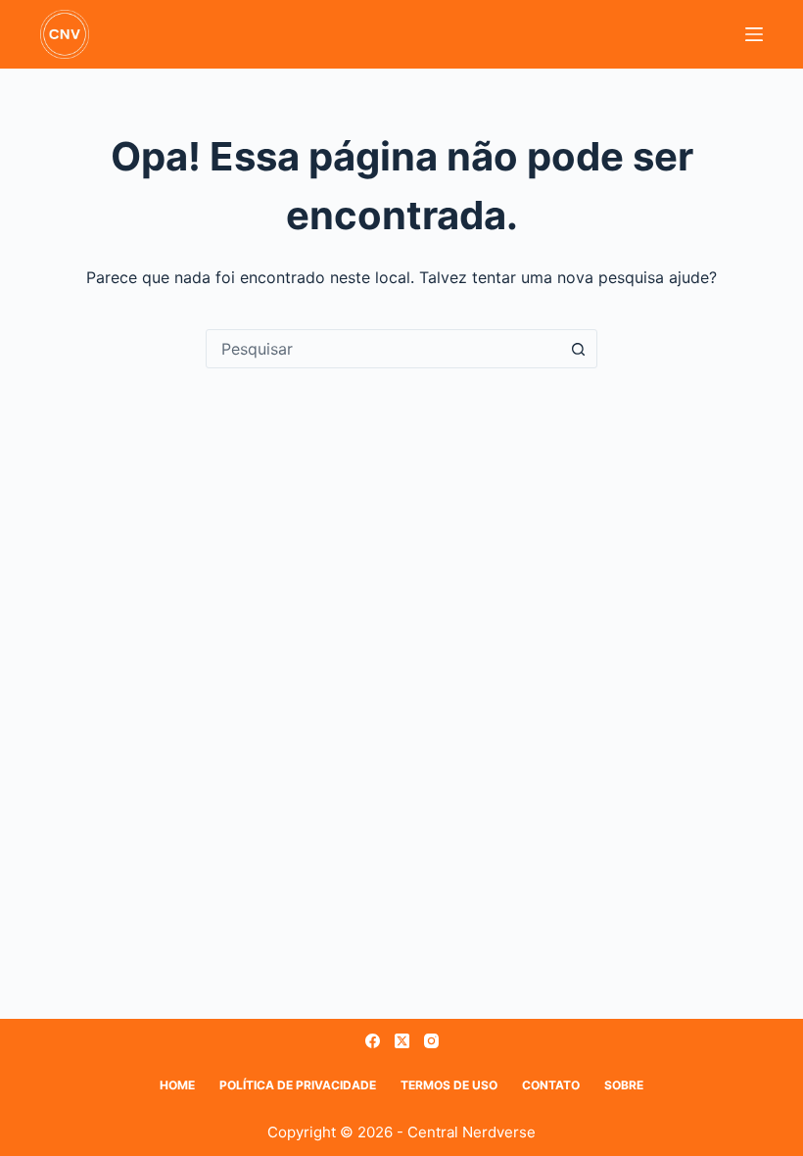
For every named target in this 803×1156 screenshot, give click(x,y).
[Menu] (754, 34)
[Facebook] (372, 1041)
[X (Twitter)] (402, 1041)
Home (177, 1085)
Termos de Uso (449, 1085)
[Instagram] (431, 1041)
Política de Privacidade (297, 1085)
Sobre (623, 1085)
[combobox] (383, 348)
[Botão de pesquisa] (577, 348)
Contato (551, 1085)
